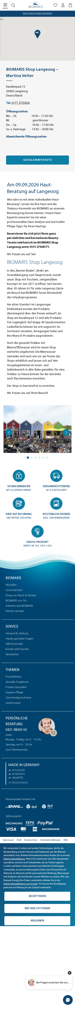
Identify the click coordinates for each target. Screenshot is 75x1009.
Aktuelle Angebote (17, 682)
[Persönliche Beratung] (46, 726)
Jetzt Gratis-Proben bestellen (37, 13)
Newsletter (12, 654)
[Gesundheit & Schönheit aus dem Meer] (36, 5)
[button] (37, 34)
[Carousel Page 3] (35, 458)
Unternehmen (14, 590)
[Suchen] (14, 4)
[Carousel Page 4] (39, 458)
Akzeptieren (37, 896)
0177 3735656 (20, 103)
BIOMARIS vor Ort (16, 600)
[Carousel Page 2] (32, 458)
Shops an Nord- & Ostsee (21, 595)
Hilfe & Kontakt (14, 643)
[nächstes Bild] (66, 432)
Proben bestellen (16, 687)
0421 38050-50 (16, 730)
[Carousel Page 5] (43, 458)
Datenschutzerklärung (14, 859)
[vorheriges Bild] (8, 432)
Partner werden (15, 611)
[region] (37, 432)
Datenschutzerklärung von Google (20, 884)
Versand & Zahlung (17, 633)
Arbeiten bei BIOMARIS (19, 605)
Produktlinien (13, 676)
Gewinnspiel (13, 702)
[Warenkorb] (71, 6)
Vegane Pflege (14, 692)
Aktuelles (11, 584)
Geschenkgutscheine (18, 697)
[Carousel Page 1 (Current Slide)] (28, 458)
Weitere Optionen (37, 908)
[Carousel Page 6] (47, 458)
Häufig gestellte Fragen (19, 638)
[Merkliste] (55, 6)
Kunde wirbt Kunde (17, 649)
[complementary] (37, 884)
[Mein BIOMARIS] (63, 6)
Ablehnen (37, 920)
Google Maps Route (37, 160)
